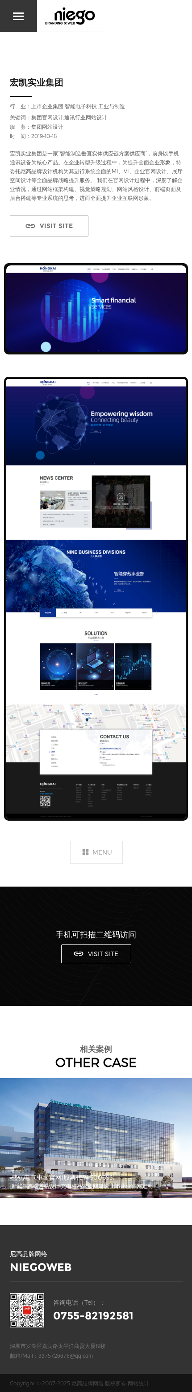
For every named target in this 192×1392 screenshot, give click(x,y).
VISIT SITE (56, 226)
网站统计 (138, 1383)
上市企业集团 (47, 106)
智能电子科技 (81, 106)
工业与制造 (111, 106)
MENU (102, 852)
